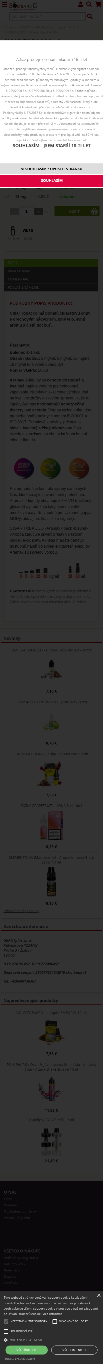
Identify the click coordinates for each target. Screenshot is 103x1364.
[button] (51, 1339)
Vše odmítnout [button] (74, 1350)
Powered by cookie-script (19, 1359)
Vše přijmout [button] (26, 1350)
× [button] (98, 1295)
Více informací (52, 1314)
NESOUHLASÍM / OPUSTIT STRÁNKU (51, 168)
